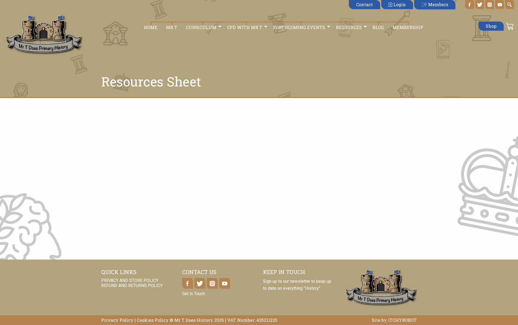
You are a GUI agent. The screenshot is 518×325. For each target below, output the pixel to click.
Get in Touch (193, 293)
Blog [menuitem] (378, 27)
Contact (364, 4)
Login (399, 4)
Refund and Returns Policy (132, 285)
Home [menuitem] (150, 27)
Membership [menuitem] (408, 27)
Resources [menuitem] (349, 27)
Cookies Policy (153, 320)
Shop (491, 26)
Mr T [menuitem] (171, 27)
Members (437, 4)
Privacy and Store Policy (129, 280)
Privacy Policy (117, 320)
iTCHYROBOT (402, 320)
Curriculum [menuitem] (201, 27)
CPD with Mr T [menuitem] (244, 27)
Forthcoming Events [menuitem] (299, 27)
